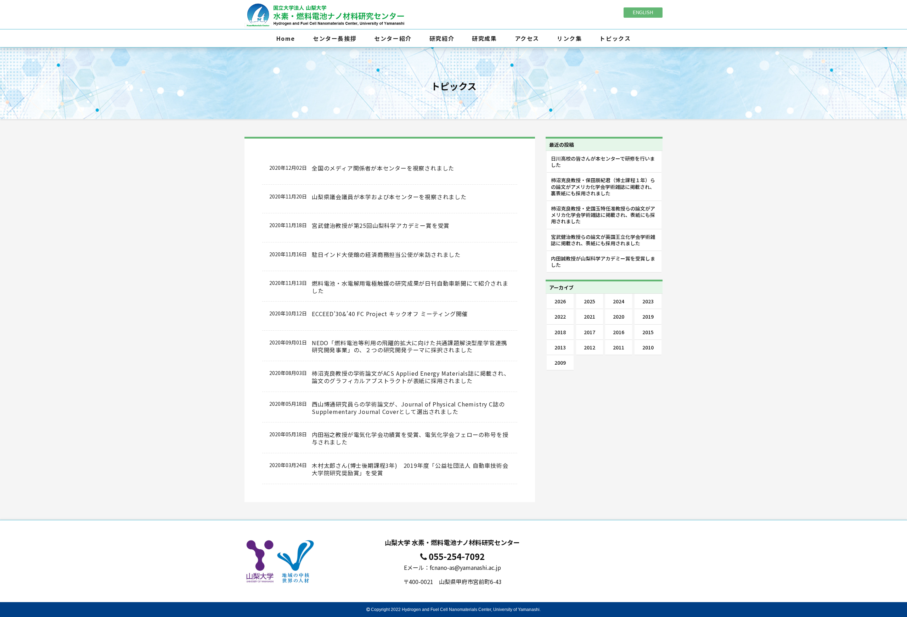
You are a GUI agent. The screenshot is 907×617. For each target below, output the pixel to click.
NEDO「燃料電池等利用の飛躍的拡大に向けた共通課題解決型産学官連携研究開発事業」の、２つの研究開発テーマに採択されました (409, 346)
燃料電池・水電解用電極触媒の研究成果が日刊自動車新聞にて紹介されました (410, 287)
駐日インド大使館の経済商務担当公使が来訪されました (386, 254)
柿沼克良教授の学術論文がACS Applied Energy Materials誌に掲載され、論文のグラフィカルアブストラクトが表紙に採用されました (411, 377)
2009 (560, 362)
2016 (618, 332)
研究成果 (484, 38)
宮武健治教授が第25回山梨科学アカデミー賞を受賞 (381, 225)
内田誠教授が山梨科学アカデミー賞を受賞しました (603, 261)
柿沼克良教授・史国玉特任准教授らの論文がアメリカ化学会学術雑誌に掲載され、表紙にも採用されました (603, 215)
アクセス (527, 38)
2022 (560, 316)
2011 (618, 347)
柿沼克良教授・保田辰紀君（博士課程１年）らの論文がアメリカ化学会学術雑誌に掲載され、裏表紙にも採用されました (603, 186)
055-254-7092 (457, 556)
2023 (648, 301)
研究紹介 (441, 38)
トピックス (615, 38)
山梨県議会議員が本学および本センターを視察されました (389, 196)
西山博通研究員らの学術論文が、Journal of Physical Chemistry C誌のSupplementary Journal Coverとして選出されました (408, 408)
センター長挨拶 (334, 38)
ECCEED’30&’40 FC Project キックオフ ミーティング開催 (390, 313)
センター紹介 (393, 38)
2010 (648, 347)
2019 (648, 316)
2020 (618, 316)
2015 (648, 332)
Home (285, 38)
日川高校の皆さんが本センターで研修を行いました (603, 161)
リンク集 (569, 38)
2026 (560, 301)
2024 (618, 301)
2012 (589, 347)
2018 (560, 332)
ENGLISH (643, 12)
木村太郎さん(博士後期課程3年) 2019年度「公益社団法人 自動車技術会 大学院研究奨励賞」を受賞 (410, 469)
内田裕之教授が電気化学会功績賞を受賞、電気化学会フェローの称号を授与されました (410, 438)
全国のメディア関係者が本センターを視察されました (383, 168)
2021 (589, 316)
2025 (589, 301)
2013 (560, 347)
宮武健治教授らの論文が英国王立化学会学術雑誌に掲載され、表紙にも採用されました (603, 240)
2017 (589, 332)
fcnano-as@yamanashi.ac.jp (465, 567)
